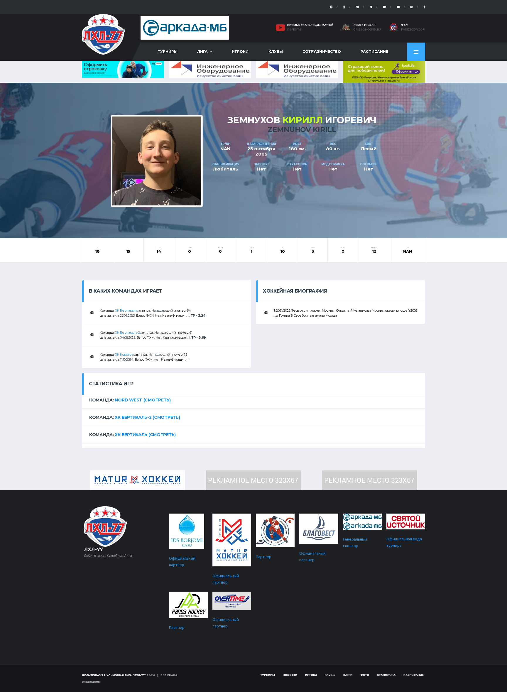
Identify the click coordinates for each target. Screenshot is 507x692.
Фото (364, 674)
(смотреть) (157, 400)
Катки (347, 674)
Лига (202, 51)
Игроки (240, 51)
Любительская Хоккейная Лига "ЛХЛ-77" (114, 675)
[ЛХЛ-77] (384, 71)
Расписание (374, 51)
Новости (290, 674)
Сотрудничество (321, 51)
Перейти (294, 29)
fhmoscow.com (413, 29)
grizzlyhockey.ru (367, 29)
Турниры (168, 51)
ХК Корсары (124, 354)
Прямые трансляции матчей (310, 24)
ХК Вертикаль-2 (127, 332)
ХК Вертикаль (126, 310)
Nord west (128, 400)
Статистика (386, 674)
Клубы (275, 51)
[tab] (253, 400)
